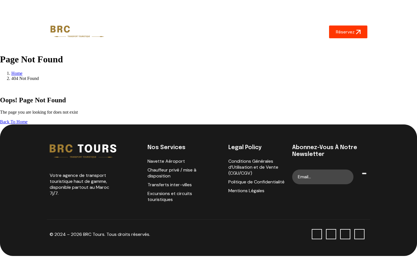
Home (132, 31)
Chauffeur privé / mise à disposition (172, 173)
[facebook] (317, 234)
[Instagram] (331, 234)
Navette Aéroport (166, 161)
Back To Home (14, 121)
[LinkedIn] (359, 234)
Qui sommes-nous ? (168, 31)
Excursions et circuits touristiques (170, 196)
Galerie (242, 31)
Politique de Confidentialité (256, 182)
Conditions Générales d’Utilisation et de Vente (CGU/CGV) (253, 167)
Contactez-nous (275, 31)
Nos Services (210, 31)
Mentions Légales (246, 191)
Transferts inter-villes (170, 185)
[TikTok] (345, 234)
